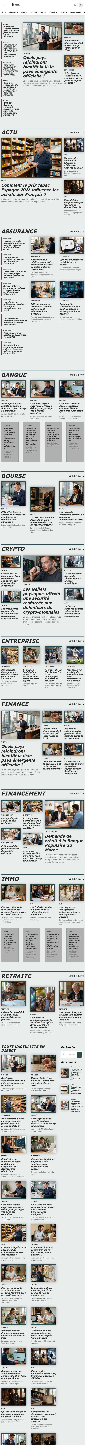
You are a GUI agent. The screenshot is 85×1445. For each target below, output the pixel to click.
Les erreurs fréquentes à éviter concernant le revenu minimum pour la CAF (77, 1106)
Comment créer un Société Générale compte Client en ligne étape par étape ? (71, 408)
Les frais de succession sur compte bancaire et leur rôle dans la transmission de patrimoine (31, 436)
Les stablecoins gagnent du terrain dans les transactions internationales (9, 613)
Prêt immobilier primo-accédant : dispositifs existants (10, 850)
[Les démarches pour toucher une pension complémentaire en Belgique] (71, 994)
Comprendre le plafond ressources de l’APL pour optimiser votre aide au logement (31, 941)
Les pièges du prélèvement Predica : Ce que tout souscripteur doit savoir (14, 306)
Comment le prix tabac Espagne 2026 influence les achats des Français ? (29, 189)
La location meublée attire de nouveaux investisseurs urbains (10, 939)
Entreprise (7, 62)
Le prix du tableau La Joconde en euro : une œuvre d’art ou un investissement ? (42, 521)
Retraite (16, 975)
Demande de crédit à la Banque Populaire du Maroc (64, 842)
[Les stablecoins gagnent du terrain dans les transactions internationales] (10, 597)
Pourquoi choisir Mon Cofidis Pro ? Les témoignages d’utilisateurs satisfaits (53, 675)
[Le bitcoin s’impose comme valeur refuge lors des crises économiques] (74, 594)
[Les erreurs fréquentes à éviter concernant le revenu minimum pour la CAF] (65, 1105)
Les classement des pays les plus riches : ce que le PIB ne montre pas (42, 1292)
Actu (9, 132)
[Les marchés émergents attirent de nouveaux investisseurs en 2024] (71, 493)
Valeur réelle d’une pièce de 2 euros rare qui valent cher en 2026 (73, 45)
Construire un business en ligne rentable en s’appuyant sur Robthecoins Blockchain (10, 51)
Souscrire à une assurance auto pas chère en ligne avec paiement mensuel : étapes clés (13, 349)
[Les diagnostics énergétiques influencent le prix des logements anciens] (71, 892)
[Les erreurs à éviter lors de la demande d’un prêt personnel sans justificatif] (65, 1073)
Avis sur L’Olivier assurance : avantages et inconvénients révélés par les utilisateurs (14, 290)
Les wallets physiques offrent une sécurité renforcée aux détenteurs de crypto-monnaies (41, 600)
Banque (6, 24)
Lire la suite (76, 132)
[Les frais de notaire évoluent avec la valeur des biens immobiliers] (42, 892)
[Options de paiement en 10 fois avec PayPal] (72, 245)
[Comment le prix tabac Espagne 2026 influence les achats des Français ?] (31, 158)
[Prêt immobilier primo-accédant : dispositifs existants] (10, 834)
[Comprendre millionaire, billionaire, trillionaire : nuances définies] (74, 145)
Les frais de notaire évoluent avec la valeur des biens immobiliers (41, 911)
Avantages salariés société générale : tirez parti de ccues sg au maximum (11, 31)
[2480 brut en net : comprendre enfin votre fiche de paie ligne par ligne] (43, 1315)
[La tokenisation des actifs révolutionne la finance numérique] (74, 561)
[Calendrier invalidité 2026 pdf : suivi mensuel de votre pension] (13, 994)
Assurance (19, 231)
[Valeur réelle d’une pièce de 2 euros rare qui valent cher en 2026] (74, 28)
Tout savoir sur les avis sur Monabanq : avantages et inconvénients (75, 434)
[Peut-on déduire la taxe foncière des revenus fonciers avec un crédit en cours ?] (13, 892)
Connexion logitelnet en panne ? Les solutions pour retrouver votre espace (10, 70)
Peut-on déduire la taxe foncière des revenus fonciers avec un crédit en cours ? (13, 911)
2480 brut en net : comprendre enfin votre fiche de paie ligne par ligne (41, 1334)
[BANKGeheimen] (16, 5)
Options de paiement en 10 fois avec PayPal (71, 262)
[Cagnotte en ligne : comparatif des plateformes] (65, 1089)
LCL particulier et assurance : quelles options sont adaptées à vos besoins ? (41, 309)
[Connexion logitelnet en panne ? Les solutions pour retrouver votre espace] (31, 655)
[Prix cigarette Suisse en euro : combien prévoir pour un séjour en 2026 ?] (74, 61)
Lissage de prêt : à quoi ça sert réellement (10, 820)
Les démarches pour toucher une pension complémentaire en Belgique (70, 1016)
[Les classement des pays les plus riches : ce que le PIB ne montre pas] (43, 1273)
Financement (23, 793)
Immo (10, 878)
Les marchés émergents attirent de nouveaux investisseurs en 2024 (71, 516)
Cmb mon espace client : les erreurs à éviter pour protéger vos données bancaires (10, 89)
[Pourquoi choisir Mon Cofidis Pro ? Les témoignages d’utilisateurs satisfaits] (53, 655)
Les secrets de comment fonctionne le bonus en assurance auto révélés (15, 321)
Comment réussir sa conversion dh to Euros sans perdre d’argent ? (52, 765)
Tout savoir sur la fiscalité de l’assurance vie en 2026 (14, 335)
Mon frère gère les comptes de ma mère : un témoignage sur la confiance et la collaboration (9, 438)
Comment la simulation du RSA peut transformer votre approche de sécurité (70, 309)
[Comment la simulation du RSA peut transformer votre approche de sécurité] (72, 289)
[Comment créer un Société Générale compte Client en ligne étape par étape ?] (71, 389)
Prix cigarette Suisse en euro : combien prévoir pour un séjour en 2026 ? (73, 78)
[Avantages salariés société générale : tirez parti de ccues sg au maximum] (13, 389)
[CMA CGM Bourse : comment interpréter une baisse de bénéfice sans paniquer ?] (13, 493)
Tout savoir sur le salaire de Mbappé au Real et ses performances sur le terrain (75, 675)
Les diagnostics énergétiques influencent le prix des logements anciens (69, 912)
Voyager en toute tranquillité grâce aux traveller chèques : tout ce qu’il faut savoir (14, 245)
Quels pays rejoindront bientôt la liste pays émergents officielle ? (40, 67)
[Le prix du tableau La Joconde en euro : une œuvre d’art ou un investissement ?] (42, 499)
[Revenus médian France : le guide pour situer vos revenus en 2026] (13, 1315)
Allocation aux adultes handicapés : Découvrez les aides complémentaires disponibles (42, 264)
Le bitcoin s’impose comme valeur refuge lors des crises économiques (73, 611)
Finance (26, 53)
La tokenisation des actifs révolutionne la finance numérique (72, 578)
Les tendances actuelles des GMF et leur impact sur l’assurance (13, 260)
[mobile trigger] (4, 5)
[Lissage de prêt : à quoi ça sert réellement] (10, 806)
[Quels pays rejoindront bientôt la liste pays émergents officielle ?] (42, 36)
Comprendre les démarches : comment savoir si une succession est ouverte (43, 1416)
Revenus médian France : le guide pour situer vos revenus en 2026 (13, 1334)
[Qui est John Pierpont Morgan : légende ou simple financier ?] (74, 187)
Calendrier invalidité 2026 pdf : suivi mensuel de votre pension (12, 1016)
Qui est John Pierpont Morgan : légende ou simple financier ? (74, 204)
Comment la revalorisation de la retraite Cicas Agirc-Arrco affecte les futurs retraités (41, 1022)
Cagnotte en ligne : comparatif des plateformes (76, 1090)
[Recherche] (75, 5)
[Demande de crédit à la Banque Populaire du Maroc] (64, 814)
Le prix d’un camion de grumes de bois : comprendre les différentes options (53, 941)
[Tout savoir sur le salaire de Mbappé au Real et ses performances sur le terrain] (75, 655)
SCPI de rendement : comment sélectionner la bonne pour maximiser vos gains (75, 941)
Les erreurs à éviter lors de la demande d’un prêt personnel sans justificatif (76, 1074)
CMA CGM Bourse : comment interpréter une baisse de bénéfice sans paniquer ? (11, 109)
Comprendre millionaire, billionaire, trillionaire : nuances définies (73, 163)
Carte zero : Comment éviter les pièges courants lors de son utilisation (14, 274)
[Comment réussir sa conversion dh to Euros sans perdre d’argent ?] (52, 749)
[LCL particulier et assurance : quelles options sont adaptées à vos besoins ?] (43, 289)
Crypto (5, 42)
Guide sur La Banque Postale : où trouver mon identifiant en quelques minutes (53, 434)
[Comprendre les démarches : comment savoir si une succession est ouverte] (43, 1396)
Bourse (5, 100)
